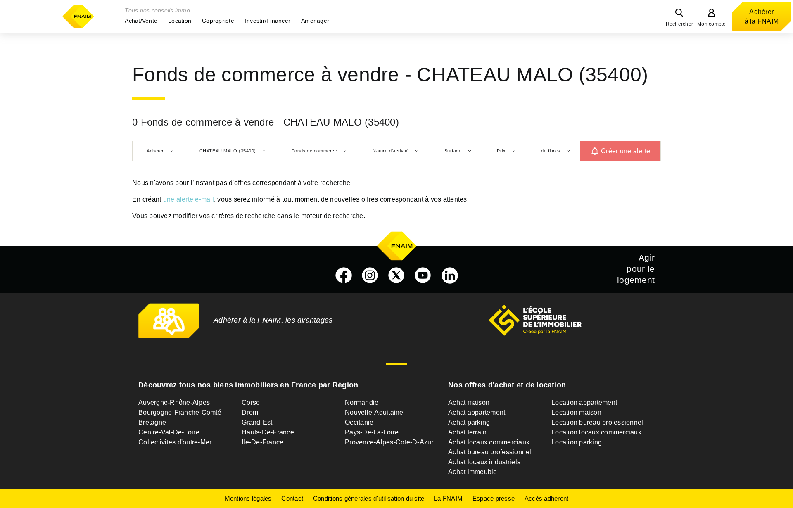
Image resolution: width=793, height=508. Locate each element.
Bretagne (152, 422)
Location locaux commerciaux (596, 432)
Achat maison (468, 402)
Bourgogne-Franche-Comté (179, 412)
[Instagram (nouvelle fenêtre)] (370, 275)
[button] (141, 20)
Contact (292, 498)
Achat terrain (467, 432)
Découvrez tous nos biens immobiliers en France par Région (248, 385)
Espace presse (493, 498)
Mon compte (711, 24)
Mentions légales (248, 498)
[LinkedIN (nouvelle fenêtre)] (449, 275)
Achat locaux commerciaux (488, 442)
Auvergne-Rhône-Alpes (174, 402)
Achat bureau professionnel (490, 452)
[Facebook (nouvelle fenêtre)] (343, 275)
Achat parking (469, 422)
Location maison (576, 412)
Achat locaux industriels (484, 461)
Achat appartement (476, 412)
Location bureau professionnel (597, 422)
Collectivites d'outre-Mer (174, 442)
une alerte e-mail (188, 199)
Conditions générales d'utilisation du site (369, 498)
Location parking (576, 442)
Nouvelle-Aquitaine (374, 412)
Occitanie (359, 422)
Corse (251, 402)
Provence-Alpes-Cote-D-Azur (389, 442)
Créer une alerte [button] (625, 150)
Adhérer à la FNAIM (762, 16)
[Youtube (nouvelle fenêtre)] (423, 275)
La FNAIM (448, 498)
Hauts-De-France (268, 432)
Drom (250, 412)
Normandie (361, 402)
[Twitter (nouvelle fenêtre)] (396, 275)
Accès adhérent (547, 498)
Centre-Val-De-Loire (168, 432)
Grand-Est (257, 422)
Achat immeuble (472, 471)
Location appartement (584, 402)
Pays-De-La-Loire (372, 432)
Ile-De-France (262, 442)
